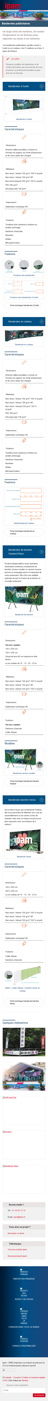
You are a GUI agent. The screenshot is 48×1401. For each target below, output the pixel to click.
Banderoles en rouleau (20, 321)
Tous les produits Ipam (17, 1249)
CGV (5, 1380)
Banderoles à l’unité (18, 86)
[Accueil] (18, 4)
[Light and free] (24, 1110)
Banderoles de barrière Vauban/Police (20, 551)
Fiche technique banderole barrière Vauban (24, 782)
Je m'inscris (39, 1395)
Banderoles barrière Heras (22, 799)
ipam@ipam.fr (19, 1217)
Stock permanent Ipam (17, 1256)
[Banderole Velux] (24, 1179)
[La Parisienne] (24, 1076)
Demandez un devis (16, 1233)
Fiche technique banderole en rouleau (22, 532)
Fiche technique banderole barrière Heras (24, 1002)
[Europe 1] (24, 1145)
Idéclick (25, 1380)
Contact (17, 1377)
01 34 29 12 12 (18, 1210)
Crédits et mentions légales (33, 1377)
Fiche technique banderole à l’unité (24, 305)
